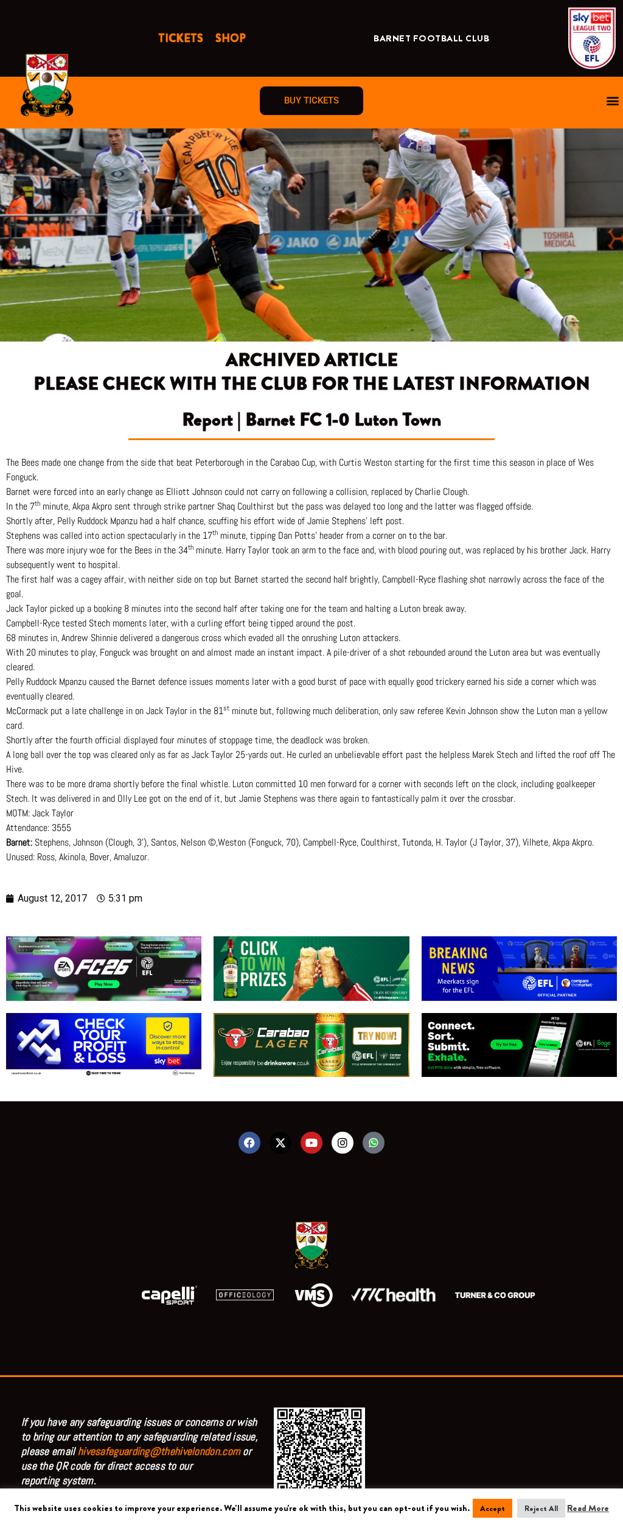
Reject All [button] (541, 1508)
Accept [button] (492, 1508)
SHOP (230, 38)
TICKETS (180, 38)
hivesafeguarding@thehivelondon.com (159, 1451)
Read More (588, 1508)
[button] (613, 101)
